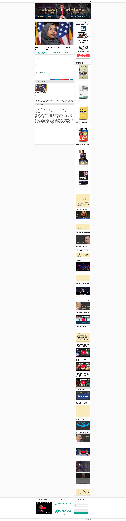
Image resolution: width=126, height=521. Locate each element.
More (71, 1)
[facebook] (79, 520)
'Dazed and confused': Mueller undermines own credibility (82, 475)
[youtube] (88, 520)
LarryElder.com (51, 69)
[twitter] (77, 520)
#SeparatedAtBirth (81, 225)
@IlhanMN (82, 195)
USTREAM (51, 1)
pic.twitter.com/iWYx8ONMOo (82, 491)
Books (40, 1)
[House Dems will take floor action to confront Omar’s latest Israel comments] (54, 33)
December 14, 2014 (85, 339)
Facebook (43, 72)
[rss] (85, 520)
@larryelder (79, 336)
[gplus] (81, 520)
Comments (42, 53)
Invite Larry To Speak (59, 1)
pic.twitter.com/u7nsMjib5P (82, 337)
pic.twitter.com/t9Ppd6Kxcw (82, 226)
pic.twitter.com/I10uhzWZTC (83, 254)
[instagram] (83, 520)
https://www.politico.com (43, 67)
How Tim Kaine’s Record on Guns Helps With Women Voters (83, 463)
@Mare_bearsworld (81, 334)
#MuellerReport (79, 408)
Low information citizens (82, 479)
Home (37, 1)
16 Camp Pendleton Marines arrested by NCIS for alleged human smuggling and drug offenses (63, 511)
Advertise (67, 1)
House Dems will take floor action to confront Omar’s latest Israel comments (40, 92)
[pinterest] (90, 520)
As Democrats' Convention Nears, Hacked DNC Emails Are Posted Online (83, 469)
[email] (86, 520)
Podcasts (45, 1)
